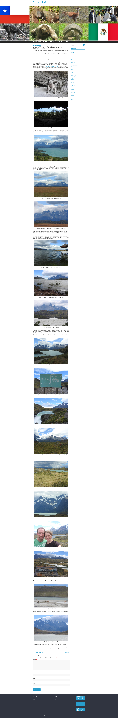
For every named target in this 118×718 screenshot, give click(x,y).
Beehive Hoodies (73, 56)
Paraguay (72, 89)
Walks (72, 98)
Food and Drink (73, 75)
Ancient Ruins (73, 52)
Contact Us (66, 41)
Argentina (72, 55)
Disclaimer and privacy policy (59, 700)
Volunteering (73, 96)
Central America (52, 41)
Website (34, 683)
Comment (35, 659)
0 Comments (43, 48)
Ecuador (72, 72)
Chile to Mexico (40, 2)
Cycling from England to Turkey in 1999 (80, 704)
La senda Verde (73, 82)
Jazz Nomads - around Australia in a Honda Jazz (80, 709)
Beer (61, 41)
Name (34, 673)
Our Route (39, 41)
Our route (34, 700)
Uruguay (72, 93)
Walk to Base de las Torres (38, 652)
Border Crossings (73, 62)
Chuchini (72, 68)
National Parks (38, 45)
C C (40, 48)
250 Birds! (67, 652)
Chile (34, 45)
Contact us (56, 697)
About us (56, 696)
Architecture (73, 53)
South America (45, 41)
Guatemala (72, 79)
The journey (73, 92)
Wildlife (72, 99)
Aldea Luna (72, 50)
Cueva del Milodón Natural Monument (52, 66)
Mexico (58, 41)
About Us (35, 41)
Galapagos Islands (73, 76)
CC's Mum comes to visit (74, 65)
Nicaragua (72, 86)
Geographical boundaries (74, 78)
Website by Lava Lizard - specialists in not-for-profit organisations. (80, 698)
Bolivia (72, 60)
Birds (72, 59)
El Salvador (72, 73)
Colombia (72, 69)
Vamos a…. (72, 95)
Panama (72, 88)
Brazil (72, 63)
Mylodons (44, 68)
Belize (72, 58)
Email (34, 678)
